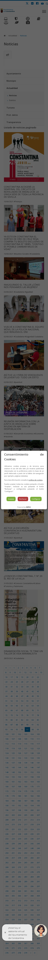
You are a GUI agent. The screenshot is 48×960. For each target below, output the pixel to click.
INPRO (28, 507)
